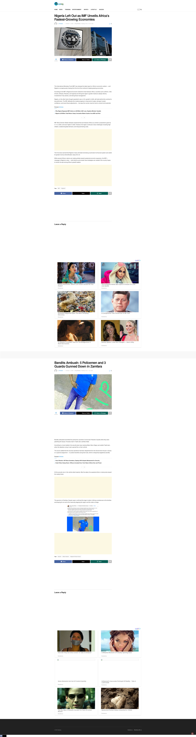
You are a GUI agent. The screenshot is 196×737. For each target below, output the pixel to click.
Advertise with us (138, 730)
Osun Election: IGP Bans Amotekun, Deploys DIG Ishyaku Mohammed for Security (77, 460)
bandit (59, 556)
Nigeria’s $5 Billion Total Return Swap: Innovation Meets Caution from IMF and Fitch (77, 113)
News (60, 9)
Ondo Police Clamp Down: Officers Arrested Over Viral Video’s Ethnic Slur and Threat (78, 463)
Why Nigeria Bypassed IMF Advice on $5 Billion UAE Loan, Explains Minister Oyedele (78, 111)
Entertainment (76, 9)
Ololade (61, 23)
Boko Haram (66, 556)
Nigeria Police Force (76, 556)
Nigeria (63, 188)
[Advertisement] (103, 3)
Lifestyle (94, 9)
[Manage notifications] (192, 733)
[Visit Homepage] (58, 3)
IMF (59, 188)
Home (56, 9)
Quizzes (101, 9)
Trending (68, 9)
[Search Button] (141, 9)
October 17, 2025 (69, 23)
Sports (86, 9)
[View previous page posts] (82, 117)
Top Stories (78, 23)
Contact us (130, 730)
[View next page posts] (84, 117)
